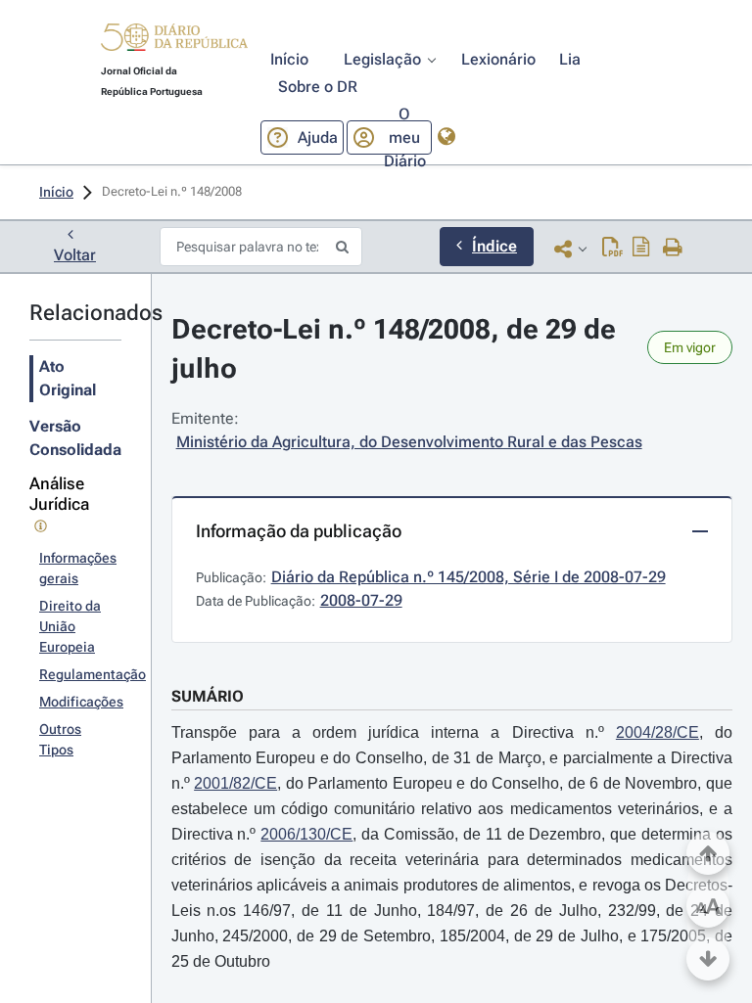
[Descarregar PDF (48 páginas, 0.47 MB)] (612, 248)
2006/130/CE (306, 834)
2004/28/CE (657, 732)
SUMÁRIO (207, 696)
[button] (174, 40)
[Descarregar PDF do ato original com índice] (641, 248)
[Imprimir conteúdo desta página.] (673, 248)
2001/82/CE (235, 783)
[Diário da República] (174, 41)
